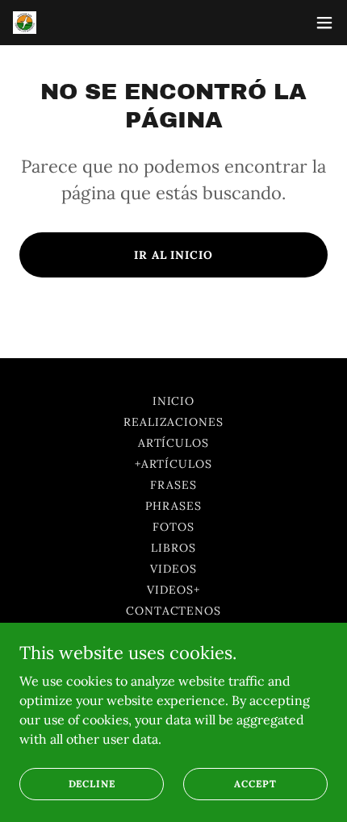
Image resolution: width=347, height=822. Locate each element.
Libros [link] (173, 547)
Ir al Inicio (174, 255)
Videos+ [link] (173, 589)
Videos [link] (173, 568)
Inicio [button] (174, 401)
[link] (24, 23)
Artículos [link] (174, 443)
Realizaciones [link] (173, 422)
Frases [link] (173, 485)
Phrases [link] (173, 506)
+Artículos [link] (174, 464)
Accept (255, 784)
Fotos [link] (173, 526)
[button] (324, 22)
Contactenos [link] (174, 610)
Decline (92, 784)
